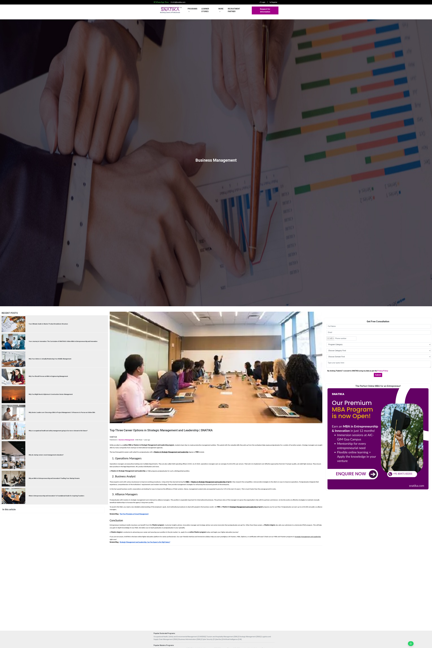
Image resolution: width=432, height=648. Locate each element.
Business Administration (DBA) (190, 639)
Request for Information (265, 10)
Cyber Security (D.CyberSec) (212, 639)
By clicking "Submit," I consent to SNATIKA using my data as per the (357, 371)
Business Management (126, 440)
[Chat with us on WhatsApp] (410, 643)
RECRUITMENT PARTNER (234, 10)
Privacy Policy (382, 371)
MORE (220, 9)
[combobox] (330, 338)
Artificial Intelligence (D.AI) (232, 639)
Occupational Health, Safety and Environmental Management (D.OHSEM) (180, 637)
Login (263, 2)
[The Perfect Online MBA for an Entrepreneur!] (378, 439)
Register (274, 2)
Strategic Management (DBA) (250, 637)
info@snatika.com (178, 2)
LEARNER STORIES (205, 10)
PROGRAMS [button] (192, 9)
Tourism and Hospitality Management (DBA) (222, 637)
